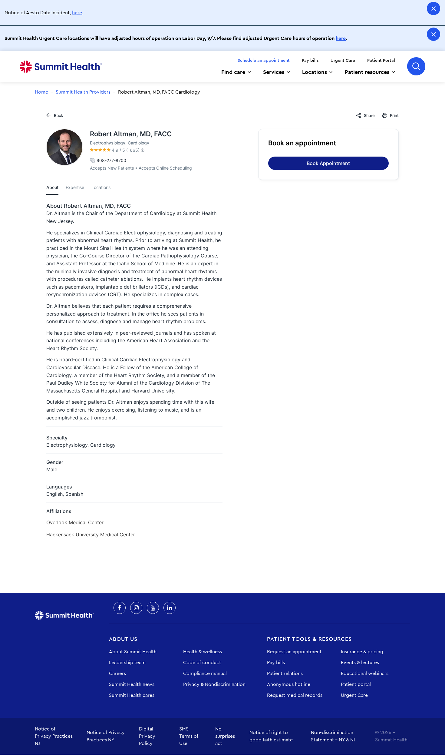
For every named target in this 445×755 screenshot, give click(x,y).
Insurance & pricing (362, 651)
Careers (117, 673)
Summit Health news (131, 684)
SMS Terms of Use (188, 736)
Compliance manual (205, 673)
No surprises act (225, 736)
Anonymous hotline (288, 684)
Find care (233, 72)
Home (61, 67)
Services (273, 72)
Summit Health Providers (83, 92)
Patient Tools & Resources (309, 639)
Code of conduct (202, 662)
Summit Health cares (131, 695)
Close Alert (433, 8)
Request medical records (294, 695)
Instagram (136, 608)
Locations (314, 72)
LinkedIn (169, 608)
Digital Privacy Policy (147, 736)
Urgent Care (343, 60)
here (77, 12)
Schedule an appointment (264, 60)
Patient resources (367, 72)
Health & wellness (202, 651)
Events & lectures (360, 662)
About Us (123, 639)
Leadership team (127, 662)
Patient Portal (381, 60)
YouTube (153, 608)
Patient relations (285, 673)
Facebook (120, 608)
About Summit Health (133, 651)
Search (416, 66)
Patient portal (356, 684)
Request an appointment (294, 651)
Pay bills (310, 60)
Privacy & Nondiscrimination (214, 684)
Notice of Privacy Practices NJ (54, 736)
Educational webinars (364, 673)
